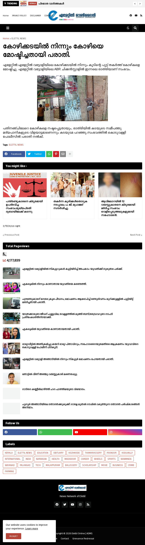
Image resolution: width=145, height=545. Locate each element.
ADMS (89, 533)
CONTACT (48, 15)
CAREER (85, 459)
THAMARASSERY (93, 452)
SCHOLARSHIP (89, 465)
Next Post (135, 235)
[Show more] (70, 154)
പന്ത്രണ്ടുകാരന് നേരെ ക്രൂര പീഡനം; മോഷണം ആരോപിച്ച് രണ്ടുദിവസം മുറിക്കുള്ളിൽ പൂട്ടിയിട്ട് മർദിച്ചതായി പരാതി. (77, 301)
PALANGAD (25, 465)
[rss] (141, 15)
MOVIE (104, 465)
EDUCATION (42, 452)
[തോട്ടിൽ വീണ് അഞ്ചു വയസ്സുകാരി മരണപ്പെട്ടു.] (11, 378)
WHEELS (98, 459)
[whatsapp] (55, 432)
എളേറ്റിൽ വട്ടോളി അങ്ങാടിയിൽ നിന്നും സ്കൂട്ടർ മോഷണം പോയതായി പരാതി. (68, 359)
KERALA (9, 452)
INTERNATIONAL (13, 459)
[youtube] (136, 15)
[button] (135, 4)
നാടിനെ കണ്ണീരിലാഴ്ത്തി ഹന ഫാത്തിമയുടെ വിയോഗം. (53, 389)
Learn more (31, 528)
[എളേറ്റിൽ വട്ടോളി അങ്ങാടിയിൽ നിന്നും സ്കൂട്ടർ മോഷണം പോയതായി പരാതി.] (11, 363)
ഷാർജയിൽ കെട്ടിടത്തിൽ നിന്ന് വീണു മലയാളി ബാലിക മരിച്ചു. (83, 3)
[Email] (63, 154)
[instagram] (125, 432)
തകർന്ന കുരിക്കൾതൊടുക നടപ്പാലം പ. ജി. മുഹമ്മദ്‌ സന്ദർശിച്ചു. (70, 205)
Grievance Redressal (83, 538)
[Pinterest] (56, 154)
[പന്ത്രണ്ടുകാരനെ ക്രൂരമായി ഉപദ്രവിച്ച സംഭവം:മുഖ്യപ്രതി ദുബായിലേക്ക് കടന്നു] (25, 184)
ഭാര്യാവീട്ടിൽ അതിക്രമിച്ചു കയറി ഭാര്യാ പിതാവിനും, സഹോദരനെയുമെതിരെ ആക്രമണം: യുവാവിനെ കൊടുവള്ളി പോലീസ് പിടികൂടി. (80, 346)
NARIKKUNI (41, 459)
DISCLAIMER (35, 15)
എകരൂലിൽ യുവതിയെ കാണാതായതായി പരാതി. (51, 329)
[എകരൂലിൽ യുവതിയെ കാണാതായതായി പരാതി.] (11, 333)
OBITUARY (58, 452)
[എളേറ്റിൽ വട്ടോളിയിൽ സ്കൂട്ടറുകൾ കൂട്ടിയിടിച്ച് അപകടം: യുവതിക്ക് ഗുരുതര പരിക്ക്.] (11, 273)
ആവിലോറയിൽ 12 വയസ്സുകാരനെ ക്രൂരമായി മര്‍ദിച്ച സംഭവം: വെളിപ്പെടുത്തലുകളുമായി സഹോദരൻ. (118, 208)
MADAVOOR (70, 459)
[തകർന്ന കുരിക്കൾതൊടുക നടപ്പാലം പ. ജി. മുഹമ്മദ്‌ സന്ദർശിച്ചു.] (72, 184)
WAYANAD (10, 465)
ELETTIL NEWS (18, 38)
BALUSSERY (71, 465)
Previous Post (12, 235)
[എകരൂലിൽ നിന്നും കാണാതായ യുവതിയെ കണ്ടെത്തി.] (11, 288)
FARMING (9, 471)
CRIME (131, 465)
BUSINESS (118, 465)
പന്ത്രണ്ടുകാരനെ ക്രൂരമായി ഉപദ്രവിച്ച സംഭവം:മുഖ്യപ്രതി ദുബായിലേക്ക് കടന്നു (24, 206)
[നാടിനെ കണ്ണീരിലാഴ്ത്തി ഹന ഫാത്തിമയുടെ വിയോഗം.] (11, 393)
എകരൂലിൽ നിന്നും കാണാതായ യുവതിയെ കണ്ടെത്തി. (54, 284)
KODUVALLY (127, 452)
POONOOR (112, 452)
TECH (38, 465)
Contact (65, 538)
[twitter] (65, 505)
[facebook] (131, 15)
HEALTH (55, 459)
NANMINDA (126, 459)
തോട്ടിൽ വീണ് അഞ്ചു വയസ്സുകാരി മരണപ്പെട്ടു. (49, 374)
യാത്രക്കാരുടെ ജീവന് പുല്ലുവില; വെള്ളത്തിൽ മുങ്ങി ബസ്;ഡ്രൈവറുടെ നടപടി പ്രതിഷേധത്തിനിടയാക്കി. (67, 316)
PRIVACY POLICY (19, 15)
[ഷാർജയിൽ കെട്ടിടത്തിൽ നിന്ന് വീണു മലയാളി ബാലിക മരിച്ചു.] (24, 3)
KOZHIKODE (74, 452)
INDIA (28, 459)
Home (6, 15)
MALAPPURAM (53, 465)
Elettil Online (78, 533)
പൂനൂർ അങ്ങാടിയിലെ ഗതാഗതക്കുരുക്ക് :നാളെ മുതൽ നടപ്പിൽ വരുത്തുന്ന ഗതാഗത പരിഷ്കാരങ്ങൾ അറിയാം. (81, 406)
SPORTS (112, 459)
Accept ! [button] (13, 536)
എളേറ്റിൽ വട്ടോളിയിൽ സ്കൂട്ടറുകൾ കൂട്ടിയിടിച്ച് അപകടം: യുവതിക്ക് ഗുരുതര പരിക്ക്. (72, 269)
